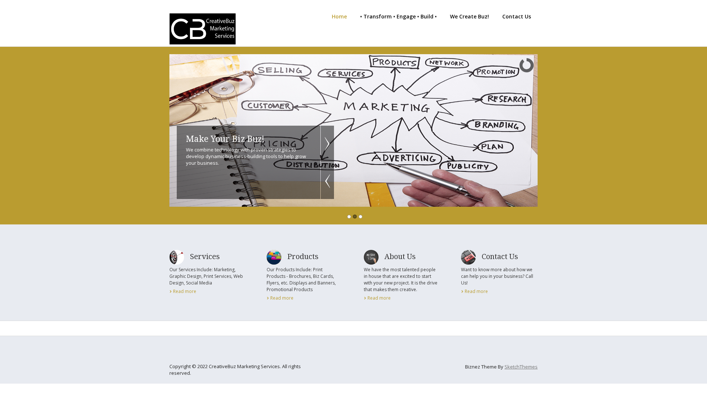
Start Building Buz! (225, 139)
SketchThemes (521, 366)
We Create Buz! (469, 16)
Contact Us (516, 16)
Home (339, 16)
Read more (184, 291)
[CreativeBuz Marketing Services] (202, 41)
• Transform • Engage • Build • (398, 16)
